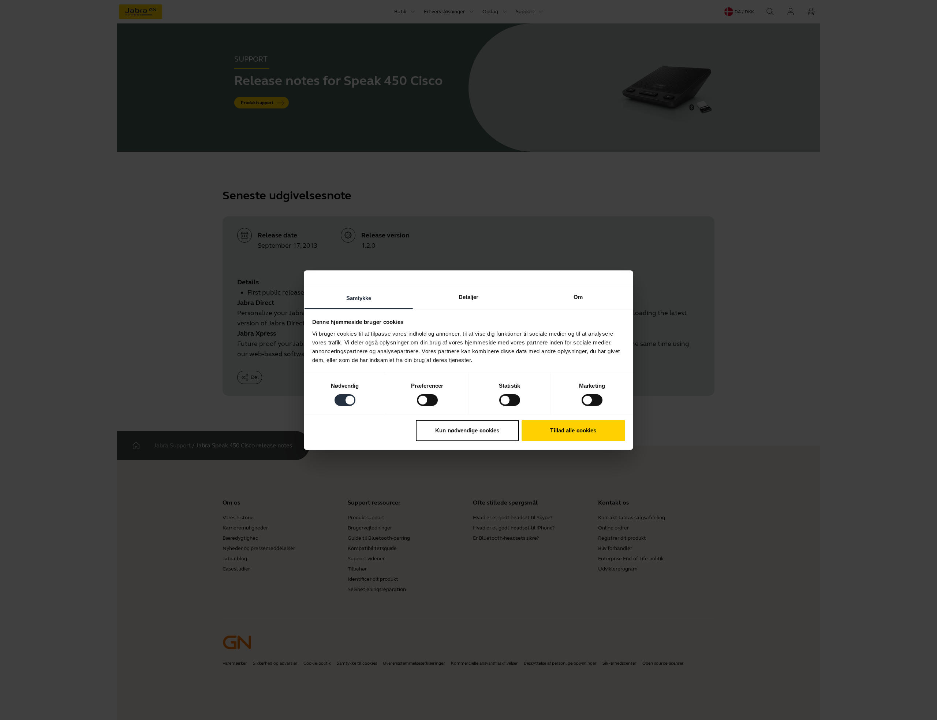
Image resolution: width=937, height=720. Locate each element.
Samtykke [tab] (359, 298)
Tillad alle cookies (573, 430)
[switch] (427, 400)
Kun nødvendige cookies (467, 430)
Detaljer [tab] (469, 296)
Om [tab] (578, 296)
